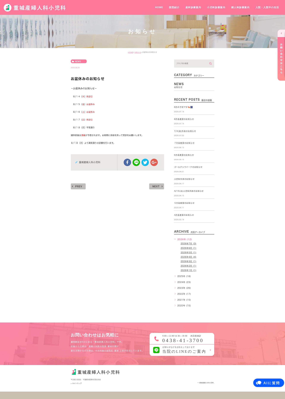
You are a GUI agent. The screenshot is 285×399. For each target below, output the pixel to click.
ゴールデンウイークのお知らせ (188, 167)
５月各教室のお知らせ (184, 203)
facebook (127, 162)
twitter (145, 162)
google (154, 162)
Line (136, 162)
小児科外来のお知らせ (184, 179)
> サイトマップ (76, 383)
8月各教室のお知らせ (184, 119)
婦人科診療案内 (240, 7)
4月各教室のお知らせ (184, 215)
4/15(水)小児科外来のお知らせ (189, 191)
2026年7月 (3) (188, 244)
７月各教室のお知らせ (184, 143)
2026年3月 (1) (188, 262)
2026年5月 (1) (188, 253)
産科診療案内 (193, 7)
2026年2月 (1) (188, 266)
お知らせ (137, 52)
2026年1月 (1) (188, 270)
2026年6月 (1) (188, 248)
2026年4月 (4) (188, 257)
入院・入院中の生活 (267, 7)
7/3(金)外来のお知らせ (185, 131)
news (78, 61)
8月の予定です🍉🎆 (183, 107)
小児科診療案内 (216, 7)
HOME (159, 7)
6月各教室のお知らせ (184, 155)
